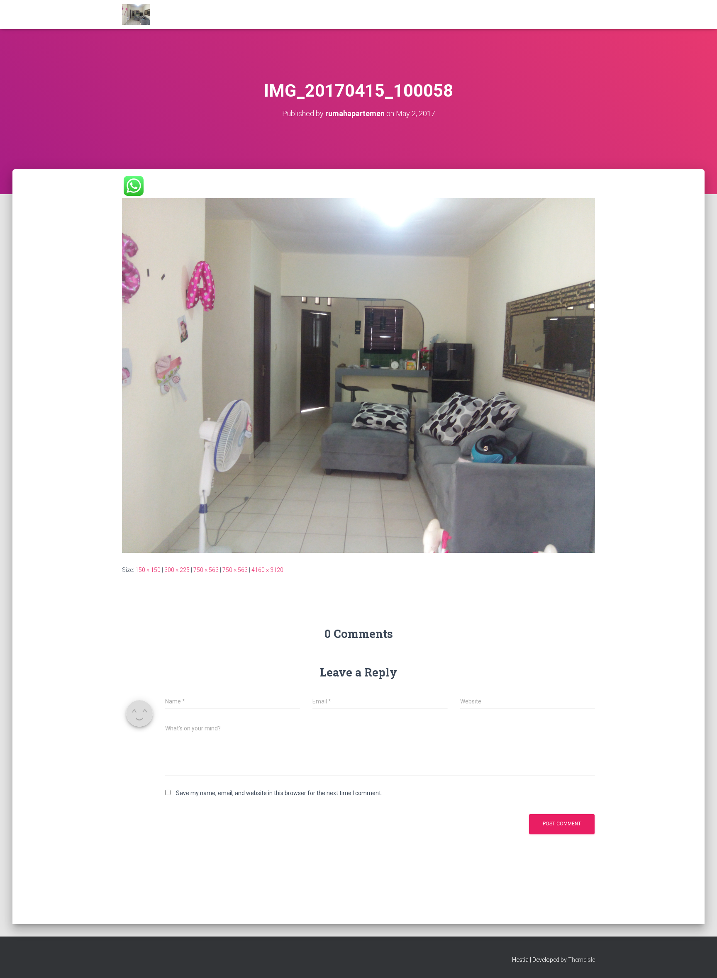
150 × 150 (148, 570)
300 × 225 (177, 570)
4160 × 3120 (267, 570)
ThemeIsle (581, 959)
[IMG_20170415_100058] (358, 375)
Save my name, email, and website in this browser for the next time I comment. (279, 793)
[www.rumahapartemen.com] (136, 14)
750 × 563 (206, 570)
